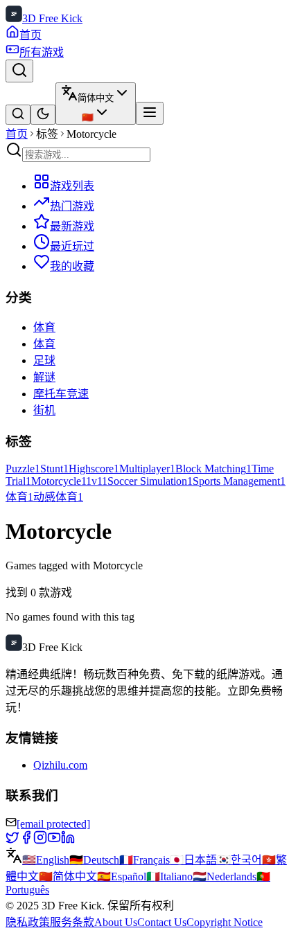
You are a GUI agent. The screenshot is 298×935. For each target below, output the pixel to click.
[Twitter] (12, 840)
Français (144, 860)
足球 (44, 360)
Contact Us (161, 922)
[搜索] (19, 71)
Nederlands (224, 876)
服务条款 (72, 922)
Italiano (169, 876)
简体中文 (68, 876)
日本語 (193, 860)
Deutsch (94, 860)
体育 (44, 327)
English (45, 860)
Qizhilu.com (60, 765)
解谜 (44, 377)
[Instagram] (40, 840)
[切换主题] (42, 115)
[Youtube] (54, 840)
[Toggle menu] (150, 113)
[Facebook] (26, 840)
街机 (44, 410)
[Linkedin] (68, 840)
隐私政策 (28, 922)
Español (121, 876)
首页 (17, 134)
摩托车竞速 (61, 394)
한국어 (239, 860)
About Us (115, 922)
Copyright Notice (224, 922)
